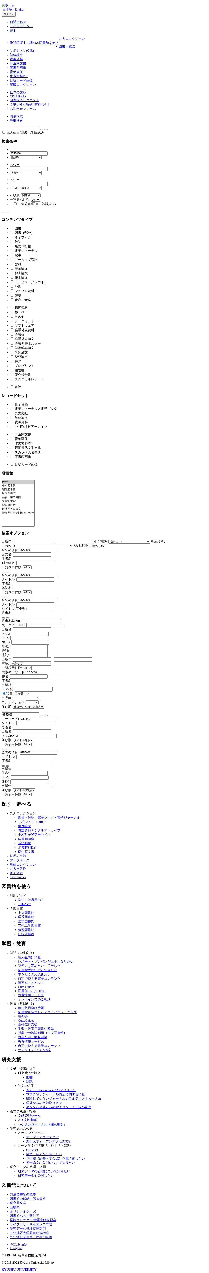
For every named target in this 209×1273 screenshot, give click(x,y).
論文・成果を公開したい (44, 1154)
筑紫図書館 (26, 930)
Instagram (16, 1248)
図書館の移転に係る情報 (28, 1198)
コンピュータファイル (30, 282)
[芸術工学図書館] (18, 497)
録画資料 (21, 307)
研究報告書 (22, 374)
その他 (19, 316)
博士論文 (21, 273)
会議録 (19, 334)
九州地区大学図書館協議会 (29, 1233)
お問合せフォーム (23, 108)
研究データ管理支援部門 (28, 1228)
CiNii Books (18, 96)
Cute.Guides (18, 877)
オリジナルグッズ (23, 1211)
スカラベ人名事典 (27, 452)
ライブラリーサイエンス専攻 (31, 1224)
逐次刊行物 (22, 246)
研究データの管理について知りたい (44, 1171)
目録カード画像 (21, 80)
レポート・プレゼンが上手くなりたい (45, 961)
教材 (17, 264)
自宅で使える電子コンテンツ (39, 978)
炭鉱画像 (16, 72)
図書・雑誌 (67, 46)
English (19, 9)
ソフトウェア (24, 325)
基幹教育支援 (28, 1024)
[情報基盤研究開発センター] (18, 513)
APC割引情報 (28, 1120)
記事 (17, 255)
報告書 (19, 370)
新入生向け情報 (29, 957)
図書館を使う (49, 43)
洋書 (21, 693)
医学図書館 (26, 921)
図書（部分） (24, 233)
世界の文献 (18, 92)
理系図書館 (26, 917)
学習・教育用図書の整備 (36, 1028)
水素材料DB (19, 76)
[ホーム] (8, 5)
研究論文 (21, 352)
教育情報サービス (31, 995)
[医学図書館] (18, 493)
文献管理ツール (29, 1115)
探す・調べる (29, 43)
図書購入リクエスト (24, 100)
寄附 (13, 30)
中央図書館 (26, 912)
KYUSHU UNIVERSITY (19, 1269)
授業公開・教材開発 (32, 1037)
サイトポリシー (21, 26)
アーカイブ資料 (26, 259)
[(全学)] (18, 482)
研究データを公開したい (36, 1175)
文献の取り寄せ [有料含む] (29, 104)
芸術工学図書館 (29, 925)
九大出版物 (18, 868)
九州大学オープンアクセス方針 (49, 1141)
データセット (24, 321)
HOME (15, 42)
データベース (19, 860)
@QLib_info (18, 1244)
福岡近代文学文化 (27, 447)
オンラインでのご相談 (34, 999)
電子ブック (22, 237)
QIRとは (32, 1150)
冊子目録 (21, 404)
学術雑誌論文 (24, 348)
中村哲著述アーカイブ (30, 426)
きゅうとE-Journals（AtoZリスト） (51, 1090)
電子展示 (16, 873)
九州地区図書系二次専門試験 (31, 1237)
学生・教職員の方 (31, 900)
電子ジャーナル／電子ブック (35, 408)
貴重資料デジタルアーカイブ (39, 830)
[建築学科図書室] (18, 509)
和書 (9, 693)
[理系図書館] (18, 490)
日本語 (7, 9)
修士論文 (21, 277)
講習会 (23, 1016)
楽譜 (17, 295)
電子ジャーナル (26, 250)
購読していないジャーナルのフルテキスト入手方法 (63, 1098)
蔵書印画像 (18, 67)
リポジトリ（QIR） (32, 822)
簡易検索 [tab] (16, 116)
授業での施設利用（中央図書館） (42, 1033)
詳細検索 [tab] (16, 120)
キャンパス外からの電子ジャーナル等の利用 (58, 1107)
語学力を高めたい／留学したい (41, 966)
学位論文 (16, 55)
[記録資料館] (18, 505)
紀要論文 (21, 357)
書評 (17, 387)
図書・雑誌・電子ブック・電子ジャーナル (49, 817)
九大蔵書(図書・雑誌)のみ (25, 132)
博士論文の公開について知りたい (50, 1162)
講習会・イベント (31, 983)
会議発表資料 (24, 330)
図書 (17, 228)
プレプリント (24, 366)
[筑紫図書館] (18, 501)
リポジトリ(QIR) (22, 50)
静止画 (19, 312)
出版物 (15, 1207)
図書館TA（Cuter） (32, 991)
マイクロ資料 (24, 291)
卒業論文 (21, 268)
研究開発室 (18, 1203)
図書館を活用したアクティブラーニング (47, 1012)
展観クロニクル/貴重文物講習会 (33, 1220)
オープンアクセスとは (42, 1137)
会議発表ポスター (27, 343)
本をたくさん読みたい (34, 974)
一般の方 (24, 904)
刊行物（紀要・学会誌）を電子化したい (55, 1158)
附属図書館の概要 (23, 1194)
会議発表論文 (24, 339)
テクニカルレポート (29, 379)
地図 (17, 286)
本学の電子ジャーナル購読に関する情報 (55, 1094)
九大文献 (21, 413)
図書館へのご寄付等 (24, 1215)
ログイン (8, 14)
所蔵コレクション (23, 84)
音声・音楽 (22, 300)
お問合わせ (18, 22)
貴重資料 (16, 59)
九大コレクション (72, 38)
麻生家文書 (18, 63)
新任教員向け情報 (31, 1008)
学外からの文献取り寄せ (44, 1103)
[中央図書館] (18, 486)
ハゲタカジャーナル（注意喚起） (42, 1124)
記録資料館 (26, 934)
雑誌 (17, 241)
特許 (17, 361)
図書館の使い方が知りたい (37, 970)
